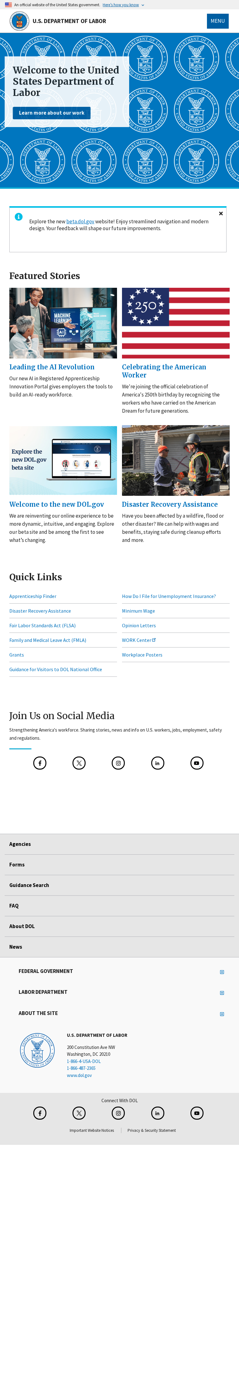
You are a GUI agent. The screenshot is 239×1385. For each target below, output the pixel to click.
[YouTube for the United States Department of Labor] (197, 763)
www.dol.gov (79, 1075)
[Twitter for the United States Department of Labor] (79, 1113)
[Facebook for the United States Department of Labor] (39, 763)
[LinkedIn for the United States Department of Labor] (157, 763)
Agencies (20, 844)
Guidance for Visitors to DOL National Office (55, 669)
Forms (17, 864)
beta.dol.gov (80, 221)
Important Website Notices (92, 1130)
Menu (218, 20)
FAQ (14, 905)
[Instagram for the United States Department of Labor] (118, 763)
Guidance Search (29, 885)
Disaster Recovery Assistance (40, 611)
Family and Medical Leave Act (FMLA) (47, 640)
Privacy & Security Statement (152, 1130)
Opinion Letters (139, 626)
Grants (16, 655)
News (15, 946)
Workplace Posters (142, 655)
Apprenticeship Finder (32, 596)
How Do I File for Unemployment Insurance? (169, 596)
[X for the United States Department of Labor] (79, 763)
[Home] (37, 1050)
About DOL (22, 926)
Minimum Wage (138, 611)
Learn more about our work (51, 112)
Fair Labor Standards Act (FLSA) (42, 626)
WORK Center (136, 640)
